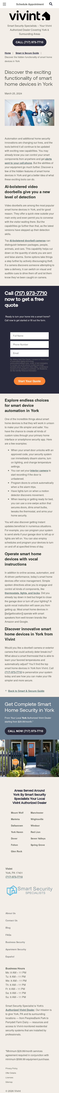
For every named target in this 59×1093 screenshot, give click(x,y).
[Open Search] (50, 3)
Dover (14, 838)
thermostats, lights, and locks (22, 593)
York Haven (17, 832)
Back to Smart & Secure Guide (26, 691)
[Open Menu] (4, 4)
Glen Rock (16, 851)
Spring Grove (38, 844)
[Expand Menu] (33, 22)
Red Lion (35, 832)
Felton (14, 844)
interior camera (39, 470)
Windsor (35, 825)
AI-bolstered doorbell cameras (28, 240)
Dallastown (17, 825)
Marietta (15, 819)
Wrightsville (37, 819)
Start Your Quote (29, 381)
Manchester (37, 812)
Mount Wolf (17, 812)
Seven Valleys (38, 838)
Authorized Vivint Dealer (20, 1010)
